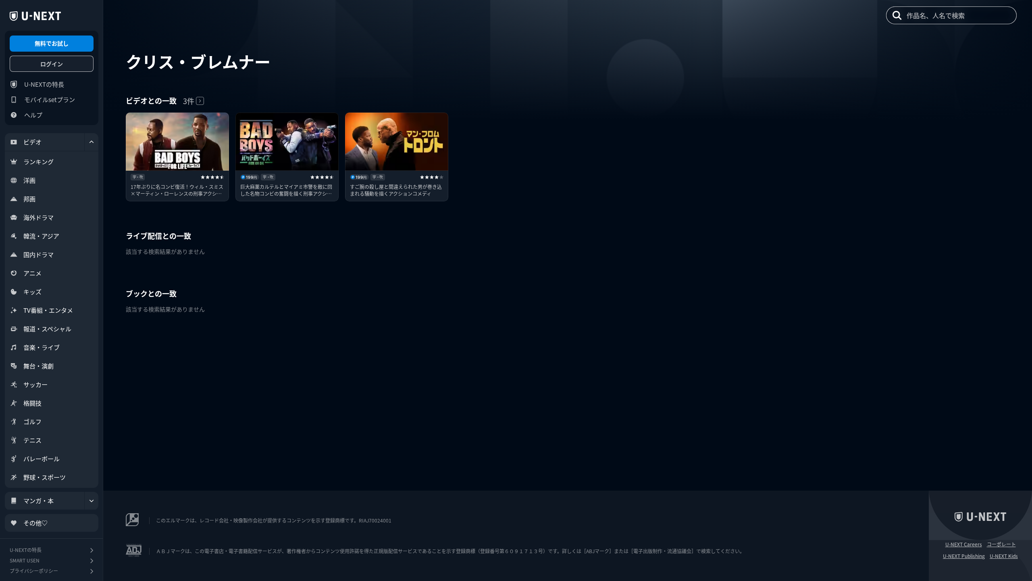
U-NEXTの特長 (44, 84)
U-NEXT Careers (963, 544)
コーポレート (1001, 544)
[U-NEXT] (35, 16)
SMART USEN (25, 560)
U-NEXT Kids (1004, 556)
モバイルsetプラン (49, 99)
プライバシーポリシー (34, 570)
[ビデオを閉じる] (91, 142)
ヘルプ (33, 115)
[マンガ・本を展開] (91, 501)
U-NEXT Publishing (964, 556)
